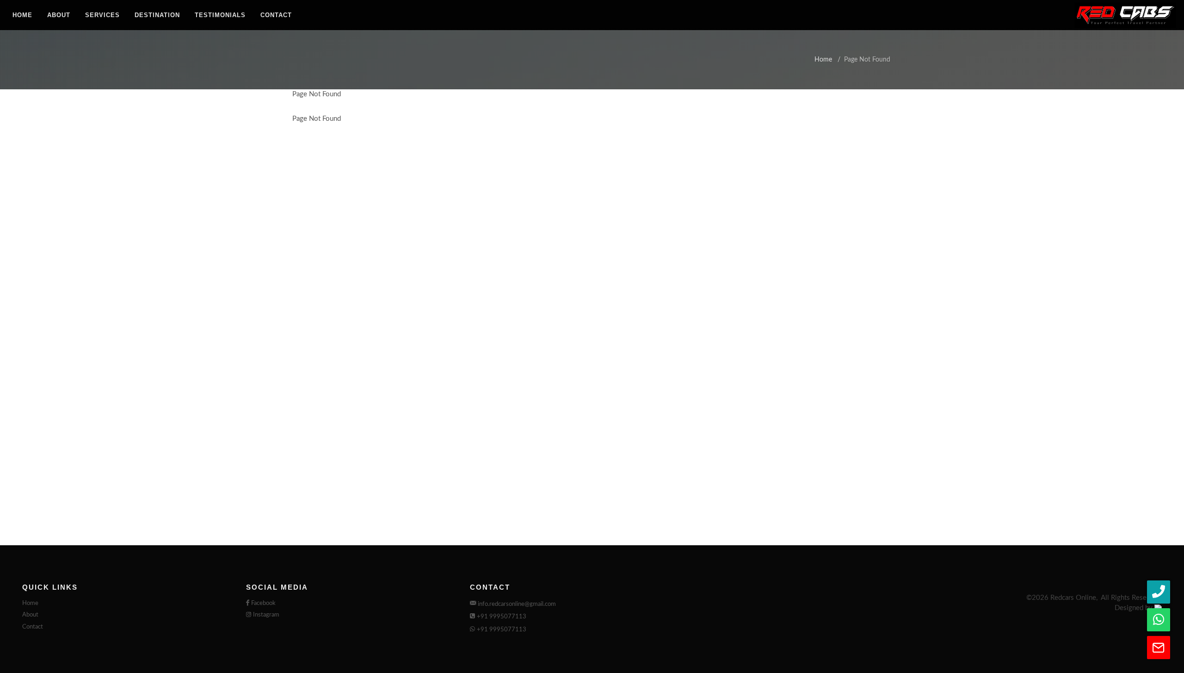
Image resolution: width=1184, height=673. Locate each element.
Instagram (266, 615)
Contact (276, 15)
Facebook (263, 603)
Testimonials (220, 15)
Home (22, 15)
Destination (157, 15)
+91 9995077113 (501, 617)
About (58, 15)
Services (102, 15)
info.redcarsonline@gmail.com (517, 604)
